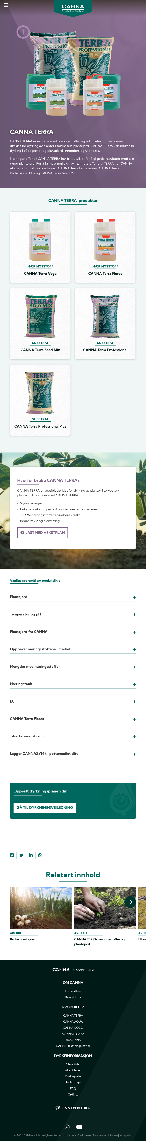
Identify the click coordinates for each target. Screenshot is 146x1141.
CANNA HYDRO (73, 1034)
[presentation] (130, 902)
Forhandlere (73, 991)
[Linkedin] (31, 856)
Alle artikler (73, 1064)
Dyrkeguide (73, 1076)
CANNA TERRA (85, 970)
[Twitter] (21, 856)
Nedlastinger (73, 1082)
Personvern (99, 1135)
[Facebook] (12, 856)
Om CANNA (73, 983)
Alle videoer (73, 1070)
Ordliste (73, 1094)
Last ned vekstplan (45, 533)
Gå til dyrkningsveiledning (45, 808)
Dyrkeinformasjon (73, 1056)
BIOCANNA (73, 1040)
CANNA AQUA (73, 1022)
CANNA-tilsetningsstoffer (73, 1046)
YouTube (79, 1127)
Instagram (67, 1127)
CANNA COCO (73, 1028)
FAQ (73, 1088)
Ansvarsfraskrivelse (80, 1135)
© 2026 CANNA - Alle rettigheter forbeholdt (40, 1135)
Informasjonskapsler (119, 1135)
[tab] (73, 592)
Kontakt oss (73, 997)
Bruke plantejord (22, 939)
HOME (61, 970)
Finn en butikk (76, 1108)
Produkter (73, 1007)
